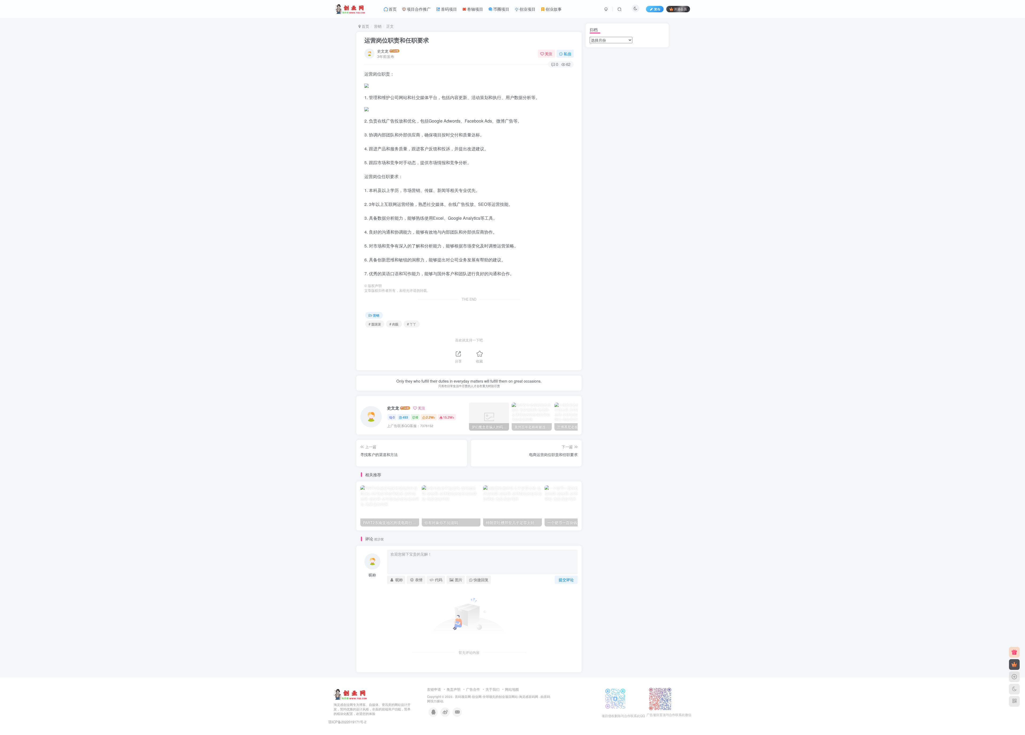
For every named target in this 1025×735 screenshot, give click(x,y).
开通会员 (680, 9)
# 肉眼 (394, 324)
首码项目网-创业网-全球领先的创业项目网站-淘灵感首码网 (496, 696)
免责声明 (453, 689)
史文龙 (382, 51)
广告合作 (473, 689)
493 (405, 417)
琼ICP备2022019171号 (345, 721)
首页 (365, 26)
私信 (567, 53)
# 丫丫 (411, 324)
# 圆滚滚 (375, 324)
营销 (377, 26)
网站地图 (512, 689)
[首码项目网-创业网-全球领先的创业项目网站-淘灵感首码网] (350, 694)
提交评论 (566, 579)
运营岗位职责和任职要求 (396, 40)
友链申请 (434, 689)
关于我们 (492, 689)
